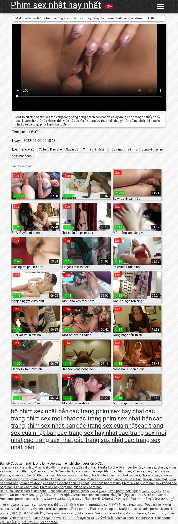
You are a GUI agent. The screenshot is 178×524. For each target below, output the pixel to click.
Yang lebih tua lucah (60, 513)
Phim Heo (26, 467)
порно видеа (35, 499)
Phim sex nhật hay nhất (56, 5)
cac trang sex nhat (48, 440)
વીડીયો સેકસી (91, 499)
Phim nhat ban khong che (48, 479)
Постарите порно (103, 509)
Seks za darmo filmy (109, 513)
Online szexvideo (22, 495)
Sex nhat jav (150, 475)
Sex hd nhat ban (102, 475)
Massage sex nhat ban (73, 475)
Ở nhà (87, 149)
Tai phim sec (68, 467)
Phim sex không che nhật (38, 483)
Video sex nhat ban (88, 487)
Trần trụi (132, 149)
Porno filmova (136, 513)
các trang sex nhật (99, 440)
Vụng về (147, 149)
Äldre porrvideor (155, 495)
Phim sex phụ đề (46, 471)
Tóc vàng (116, 149)
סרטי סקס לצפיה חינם (78, 518)
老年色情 (115, 505)
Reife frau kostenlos (15, 491)
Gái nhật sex (76, 479)
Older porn (39, 491)
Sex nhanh (66, 471)
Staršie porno (149, 509)
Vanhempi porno (12, 499)
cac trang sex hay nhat (87, 432)
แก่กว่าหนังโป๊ (34, 513)
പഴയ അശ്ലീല (50, 505)
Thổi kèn (100, 149)
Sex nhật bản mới (127, 475)
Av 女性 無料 (105, 518)
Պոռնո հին (61, 495)
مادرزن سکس (151, 491)
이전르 (17, 513)
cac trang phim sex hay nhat (106, 411)
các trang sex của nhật (106, 425)
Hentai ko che (108, 467)
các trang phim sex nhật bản (114, 418)
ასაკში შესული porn (126, 495)
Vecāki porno (21, 509)
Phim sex (124, 471)
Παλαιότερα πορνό (47, 518)
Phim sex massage (89, 471)
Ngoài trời (72, 149)
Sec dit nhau (88, 467)
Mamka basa (125, 518)
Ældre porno (79, 509)
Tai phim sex (9, 467)
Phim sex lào (142, 471)
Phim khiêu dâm (46, 467)
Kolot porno (49, 522)
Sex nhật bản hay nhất (73, 483)
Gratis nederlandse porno (91, 495)
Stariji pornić (128, 509)
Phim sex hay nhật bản (56, 487)
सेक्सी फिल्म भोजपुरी (141, 499)
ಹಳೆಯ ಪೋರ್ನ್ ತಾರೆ (115, 499)
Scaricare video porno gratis (68, 491)
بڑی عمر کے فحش (24, 505)
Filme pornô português (124, 491)
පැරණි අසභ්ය (28, 522)
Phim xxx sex (46, 475)
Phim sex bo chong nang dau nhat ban (114, 479)
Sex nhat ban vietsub (106, 483)
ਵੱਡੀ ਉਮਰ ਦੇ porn (75, 505)
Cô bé (43, 149)
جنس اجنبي (98, 491)
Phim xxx (110, 471)
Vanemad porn (20, 518)
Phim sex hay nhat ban (138, 483)
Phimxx (27, 471)
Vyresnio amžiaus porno (51, 509)
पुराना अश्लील (8, 522)
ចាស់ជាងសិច (97, 505)
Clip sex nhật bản (26, 487)
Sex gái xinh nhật (155, 479)
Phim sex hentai (130, 467)
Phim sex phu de (155, 467)
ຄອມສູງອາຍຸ (145, 518)
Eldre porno (85, 513)
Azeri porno (156, 513)
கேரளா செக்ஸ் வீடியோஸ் (63, 499)
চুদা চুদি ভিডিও (42, 495)
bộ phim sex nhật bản (39, 411)
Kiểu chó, (56, 149)
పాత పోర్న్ (161, 499)
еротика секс (133, 505)
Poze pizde (153, 505)
